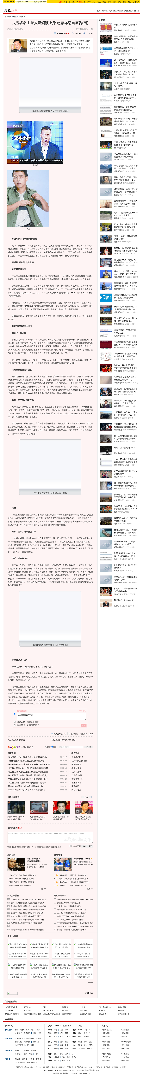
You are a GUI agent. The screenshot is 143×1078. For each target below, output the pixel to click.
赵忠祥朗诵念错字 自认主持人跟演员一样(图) (27, 775)
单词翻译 (125, 1048)
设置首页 (19, 1067)
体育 (65, 2)
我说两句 (136, 2)
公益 (61, 1030)
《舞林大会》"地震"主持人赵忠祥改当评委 (26, 761)
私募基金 (64, 1011)
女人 (99, 2)
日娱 (36, 1054)
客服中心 (62, 1067)
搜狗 (44, 2)
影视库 (24, 1059)
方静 (58, 515)
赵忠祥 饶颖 (77, 775)
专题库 (31, 1059)
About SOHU (89, 1067)
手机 (61, 1048)
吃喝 (66, 1045)
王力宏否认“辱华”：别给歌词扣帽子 (70, 920)
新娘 (61, 1042)
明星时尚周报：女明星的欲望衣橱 (21, 882)
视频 (104, 2)
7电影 (45, 1007)
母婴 (56, 1042)
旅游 (50, 1045)
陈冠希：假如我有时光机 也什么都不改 (71, 930)
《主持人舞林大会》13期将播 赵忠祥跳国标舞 (28, 768)
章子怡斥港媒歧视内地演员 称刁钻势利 (71, 913)
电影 (22, 1030)
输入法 (56, 1060)
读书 (80, 1045)
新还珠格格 (9, 1011)
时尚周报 (27, 1042)
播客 (109, 2)
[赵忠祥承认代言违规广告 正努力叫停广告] (84, 807)
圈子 (56, 1054)
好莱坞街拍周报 (25, 885)
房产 (94, 2)
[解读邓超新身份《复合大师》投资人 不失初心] (61, 966)
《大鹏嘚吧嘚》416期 (81, 859)
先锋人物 (36, 1042)
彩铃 (68, 1057)
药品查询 (125, 1033)
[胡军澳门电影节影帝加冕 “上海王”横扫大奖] (83, 966)
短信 (63, 1057)
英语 (91, 1042)
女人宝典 (125, 1057)
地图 (63, 1060)
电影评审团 (19, 1045)
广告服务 (53, 1067)
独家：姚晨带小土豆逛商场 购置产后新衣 (26, 916)
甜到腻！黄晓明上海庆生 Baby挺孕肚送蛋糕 (27, 930)
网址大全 (106, 1048)
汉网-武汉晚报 (17, 29)
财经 (50, 1033)
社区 (34, 1033)
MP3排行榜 (126, 1042)
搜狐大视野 (122, 1007)
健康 (61, 1045)
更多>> (90, 982)
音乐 (33, 1030)
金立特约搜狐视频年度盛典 (123, 11)
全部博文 (123, 1067)
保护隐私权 (79, 1067)
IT (85, 2)
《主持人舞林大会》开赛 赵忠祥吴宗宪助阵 (27, 783)
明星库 (17, 1059)
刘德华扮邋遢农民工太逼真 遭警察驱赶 (71, 910)
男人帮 (136, 11)
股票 (56, 1033)
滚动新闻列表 (20, 1062)
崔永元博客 (76, 783)
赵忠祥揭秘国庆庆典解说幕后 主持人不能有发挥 (29, 764)
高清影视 (27, 1033)
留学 (85, 1042)
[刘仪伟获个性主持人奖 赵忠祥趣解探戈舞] (16, 807)
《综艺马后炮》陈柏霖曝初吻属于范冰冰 (73, 879)
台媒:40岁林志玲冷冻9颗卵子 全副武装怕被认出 (75, 926)
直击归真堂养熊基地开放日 (64, 740)
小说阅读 (125, 1060)
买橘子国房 (76, 764)
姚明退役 (27, 1011)
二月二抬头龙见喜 (17, 740)
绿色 (91, 1045)
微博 (124, 2)
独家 (25, 1054)
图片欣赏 (125, 1045)
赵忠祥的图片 (77, 757)
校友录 (89, 1048)
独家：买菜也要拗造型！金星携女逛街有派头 (27, 903)
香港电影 (34, 1050)
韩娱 (31, 1054)
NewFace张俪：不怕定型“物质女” (21, 879)
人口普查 (121, 1011)
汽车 (89, 2)
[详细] (42, 867)
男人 (66, 1048)
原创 (85, 1045)
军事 (56, 1030)
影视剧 (86, 1036)
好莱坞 (26, 1050)
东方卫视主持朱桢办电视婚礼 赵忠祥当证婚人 (28, 757)
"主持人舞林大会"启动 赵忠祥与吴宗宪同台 (26, 790)
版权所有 (95, 1070)
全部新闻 (115, 1067)
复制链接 (77, 33)
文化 (74, 1045)
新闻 (50, 1030)
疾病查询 (106, 1045)
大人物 (38, 1038)
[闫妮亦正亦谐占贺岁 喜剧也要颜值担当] (17, 966)
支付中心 (37, 1067)
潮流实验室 (29, 1038)
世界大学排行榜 (123, 1014)
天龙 (50, 1057)
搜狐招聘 (45, 1067)
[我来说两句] (60, 51)
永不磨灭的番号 (11, 1007)
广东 (72, 1054)
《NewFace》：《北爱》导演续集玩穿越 (73, 882)
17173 (31, 2)
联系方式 (70, 1067)
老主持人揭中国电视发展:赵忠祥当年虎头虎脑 (28, 772)
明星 (16, 1030)
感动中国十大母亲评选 (32, 1014)
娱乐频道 (8, 17)
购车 (56, 1036)
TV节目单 (106, 1057)
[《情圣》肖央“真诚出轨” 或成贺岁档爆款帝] (39, 966)
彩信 (74, 1057)
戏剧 (38, 1030)
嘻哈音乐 (18, 1054)
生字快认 (106, 1060)
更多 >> (43, 889)
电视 (15, 17)
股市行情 (106, 1042)
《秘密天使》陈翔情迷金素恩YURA (22, 875)
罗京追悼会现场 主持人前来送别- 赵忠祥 (25, 786)
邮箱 (61, 1054)
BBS (129, 2)
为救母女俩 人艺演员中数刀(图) (69, 906)
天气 (56, 1045)
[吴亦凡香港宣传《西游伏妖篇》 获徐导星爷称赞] (17, 946)
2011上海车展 (48, 1011)
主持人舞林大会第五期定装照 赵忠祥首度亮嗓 (28, 779)
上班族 (82, 1007)
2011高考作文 (85, 1014)
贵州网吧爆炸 (66, 1014)
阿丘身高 (75, 786)
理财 (61, 1033)
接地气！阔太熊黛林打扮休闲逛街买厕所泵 (27, 923)
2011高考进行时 (105, 1007)
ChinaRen (24, 2)
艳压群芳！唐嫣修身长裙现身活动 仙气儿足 (27, 913)
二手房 (67, 1036)
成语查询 (106, 1036)
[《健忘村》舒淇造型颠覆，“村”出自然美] (61, 946)
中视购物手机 (77, 779)
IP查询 (124, 1036)
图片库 (38, 1059)
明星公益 (18, 1050)
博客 (119, 2)
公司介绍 (99, 1067)
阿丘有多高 (76, 790)
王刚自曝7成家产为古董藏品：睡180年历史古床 (75, 923)
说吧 (68, 1060)
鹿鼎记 (56, 1057)
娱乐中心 (9, 1025)
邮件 (114, 2)
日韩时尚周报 (14, 885)
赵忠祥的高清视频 (79, 761)
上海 (67, 1054)
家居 (61, 1036)
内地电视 (21, 17)
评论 (66, 1030)
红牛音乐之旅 (107, 11)
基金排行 (125, 1030)
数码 (56, 1048)
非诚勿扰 (102, 1011)
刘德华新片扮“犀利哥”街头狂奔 (68, 903)
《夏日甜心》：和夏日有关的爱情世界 (72, 885)
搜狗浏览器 (107, 1054)
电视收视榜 (29, 1045)
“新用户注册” (49, 847)
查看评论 (83, 711)
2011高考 (102, 1014)
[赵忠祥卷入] (61, 807)
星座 (66, 1042)
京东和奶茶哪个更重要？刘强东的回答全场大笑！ (29, 906)
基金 (66, 1033)
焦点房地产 (38, 2)
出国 (80, 1042)
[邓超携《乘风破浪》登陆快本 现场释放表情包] (39, 946)
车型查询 (125, 1054)
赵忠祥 (15, 269)
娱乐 (73, 2)
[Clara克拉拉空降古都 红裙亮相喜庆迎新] (83, 946)
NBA (80, 1030)
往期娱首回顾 (32, 1062)
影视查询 (106, 1033)
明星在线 (18, 1042)
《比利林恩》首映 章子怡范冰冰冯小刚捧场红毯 (28, 900)
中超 (85, 1030)
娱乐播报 (18, 1033)
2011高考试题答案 (12, 1014)
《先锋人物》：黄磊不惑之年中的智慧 (72, 875)
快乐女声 (64, 1007)
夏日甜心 (27, 1007)
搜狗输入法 (107, 1030)
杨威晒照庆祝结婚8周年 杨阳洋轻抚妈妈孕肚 (27, 910)
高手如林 (83, 1011)
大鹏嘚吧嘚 (19, 1038)
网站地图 (107, 1067)
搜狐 (18, 2)
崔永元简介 (76, 768)
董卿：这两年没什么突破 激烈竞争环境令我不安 (75, 900)
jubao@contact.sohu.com (80, 1073)
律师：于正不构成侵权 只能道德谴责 (70, 916)
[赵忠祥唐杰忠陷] (38, 807)
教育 (74, 1042)
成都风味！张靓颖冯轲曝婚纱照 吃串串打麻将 (28, 920)
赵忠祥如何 (76, 772)
